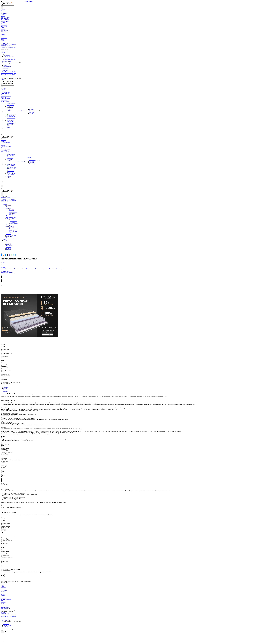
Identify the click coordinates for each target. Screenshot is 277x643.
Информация (4, 595)
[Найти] (2, 8)
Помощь (3, 603)
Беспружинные (4, 272)
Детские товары (13, 221)
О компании (4, 590)
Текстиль (37, 268)
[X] (7, 255)
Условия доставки (5, 607)
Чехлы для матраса (44, 268)
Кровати (3, 268)
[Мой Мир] (5, 255)
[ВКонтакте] (1, 255)
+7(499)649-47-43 (5, 43)
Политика (3, 602)
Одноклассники (7, 66)
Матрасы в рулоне (13, 228)
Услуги (2, 586)
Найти (2, 632)
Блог (2, 600)
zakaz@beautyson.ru (6, 61)
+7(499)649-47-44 (8, 45)
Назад (9, 205)
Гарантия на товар (5, 608)
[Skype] (13, 255)
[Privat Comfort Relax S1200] (29, 337)
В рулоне (10, 272)
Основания (51, 268)
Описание (5, 387)
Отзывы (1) (6, 388)
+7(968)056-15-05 (8, 47)
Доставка (5, 391)
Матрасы (11, 210)
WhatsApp (5, 68)
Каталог (8, 206)
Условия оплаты (5, 605)
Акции (2, 585)
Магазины (3, 598)
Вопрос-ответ (4, 609)
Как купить (6, 389)
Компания (8, 244)
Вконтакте (6, 65)
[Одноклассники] (3, 255)
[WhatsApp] (11, 255)
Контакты (3, 594)
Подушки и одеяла (9, 268)
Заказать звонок (4, 76)
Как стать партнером (6, 599)
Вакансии (3, 591)
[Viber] (9, 255)
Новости (3, 592)
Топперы (24, 268)
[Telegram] (15, 255)
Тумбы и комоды (58, 268)
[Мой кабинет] (1, 187)
